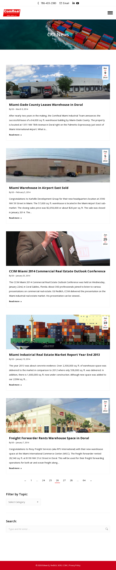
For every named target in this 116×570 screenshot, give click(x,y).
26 (57, 480)
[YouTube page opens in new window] (77, 3)
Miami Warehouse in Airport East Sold (38, 188)
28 (71, 480)
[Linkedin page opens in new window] (73, 3)
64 (84, 480)
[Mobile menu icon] (110, 13)
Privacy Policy (74, 565)
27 (64, 480)
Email (66, 3)
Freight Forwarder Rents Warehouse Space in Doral (49, 438)
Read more (14, 135)
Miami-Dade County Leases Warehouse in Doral (46, 105)
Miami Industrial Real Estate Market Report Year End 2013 (54, 355)
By (11, 109)
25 (50, 480)
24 (43, 480)
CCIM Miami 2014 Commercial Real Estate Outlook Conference (57, 271)
